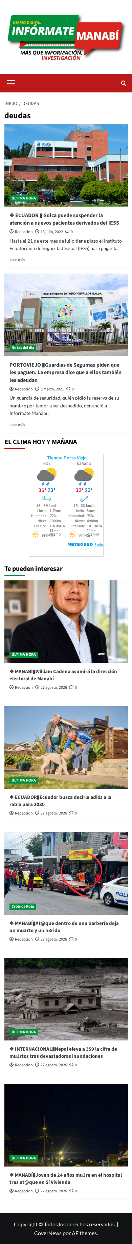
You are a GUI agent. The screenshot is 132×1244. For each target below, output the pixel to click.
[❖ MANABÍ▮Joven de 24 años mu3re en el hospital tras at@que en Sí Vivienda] (66, 1125)
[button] (11, 82)
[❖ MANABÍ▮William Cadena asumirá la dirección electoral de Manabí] (66, 621)
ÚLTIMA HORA (24, 198)
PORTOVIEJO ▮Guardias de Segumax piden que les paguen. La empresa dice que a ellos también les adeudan (65, 372)
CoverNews (48, 1233)
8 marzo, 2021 (52, 389)
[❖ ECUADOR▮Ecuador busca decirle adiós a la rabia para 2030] (66, 747)
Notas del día (23, 348)
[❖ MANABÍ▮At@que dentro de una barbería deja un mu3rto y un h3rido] (66, 873)
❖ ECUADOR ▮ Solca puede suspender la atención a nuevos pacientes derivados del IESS (64, 219)
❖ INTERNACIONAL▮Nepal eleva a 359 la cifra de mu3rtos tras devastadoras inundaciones (63, 1053)
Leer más (17, 259)
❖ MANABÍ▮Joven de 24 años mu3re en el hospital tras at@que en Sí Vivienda (65, 1179)
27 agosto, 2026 (54, 687)
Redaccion (24, 232)
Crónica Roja (23, 906)
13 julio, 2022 (52, 232)
